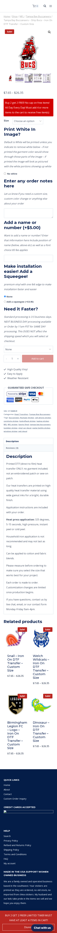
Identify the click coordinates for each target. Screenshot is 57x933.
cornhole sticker (11, 421)
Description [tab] (12, 441)
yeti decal (22, 431)
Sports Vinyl (23, 424)
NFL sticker (12, 424)
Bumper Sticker (27, 418)
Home (7, 784)
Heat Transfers (21, 414)
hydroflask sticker (27, 421)
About (7, 789)
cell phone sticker (43, 418)
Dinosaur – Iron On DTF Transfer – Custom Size (41, 732)
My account (10, 863)
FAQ (6, 858)
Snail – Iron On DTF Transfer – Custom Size (15, 663)
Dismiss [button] (28, 927)
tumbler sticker (10, 428)
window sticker (10, 431)
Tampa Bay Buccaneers (39, 414)
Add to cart (37, 358)
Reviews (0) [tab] (12, 448)
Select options (16, 684)
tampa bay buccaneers (40, 424)
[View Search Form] (43, 6)
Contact (8, 794)
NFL (5, 424)
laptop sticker (42, 421)
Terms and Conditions (15, 854)
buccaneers (14, 418)
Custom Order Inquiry (15, 798)
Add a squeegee (20, 301)
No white (12, 173)
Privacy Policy (11, 840)
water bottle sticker (41, 428)
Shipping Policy (11, 849)
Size (6, 120)
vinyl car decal (24, 428)
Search (7, 836)
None (9, 296)
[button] (49, 32)
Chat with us (42, 927)
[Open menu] (50, 6)
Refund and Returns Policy (17, 845)
